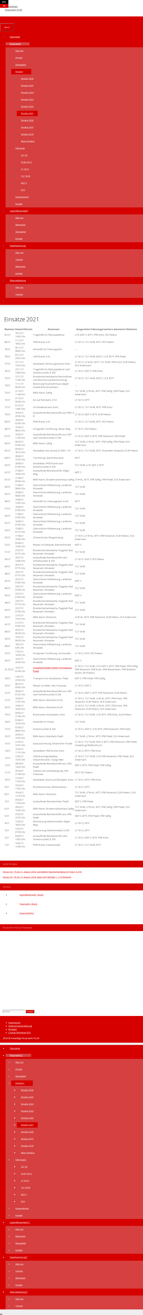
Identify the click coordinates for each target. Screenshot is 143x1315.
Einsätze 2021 (27, 113)
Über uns (19, 50)
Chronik (18, 57)
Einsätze (19, 71)
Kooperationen (22, 197)
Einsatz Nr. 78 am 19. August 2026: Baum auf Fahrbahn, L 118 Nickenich (37, 877)
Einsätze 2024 (27, 92)
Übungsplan (20, 64)
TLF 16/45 (25, 176)
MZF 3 (24, 183)
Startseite (15, 36)
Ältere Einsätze (27, 141)
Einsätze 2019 (27, 127)
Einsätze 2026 (27, 78)
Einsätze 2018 (27, 134)
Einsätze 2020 (27, 120)
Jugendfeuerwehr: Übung (31, 894)
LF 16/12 (25, 169)
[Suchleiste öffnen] (4, 19)
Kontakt (18, 204)
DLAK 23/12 (26, 162)
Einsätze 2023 (27, 99)
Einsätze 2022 (27, 106)
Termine (19, 259)
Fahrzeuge (20, 148)
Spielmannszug (18, 245)
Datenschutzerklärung (20, 1026)
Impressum (14, 1022)
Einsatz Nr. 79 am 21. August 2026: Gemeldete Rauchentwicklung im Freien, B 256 (42, 871)
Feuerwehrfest (27, 913)
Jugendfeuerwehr (19, 210)
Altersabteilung (18, 280)
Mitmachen (20, 224)
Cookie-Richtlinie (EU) (19, 1032)
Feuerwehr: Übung (28, 904)
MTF (23, 190)
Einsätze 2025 (27, 85)
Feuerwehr (15, 43)
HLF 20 (24, 155)
